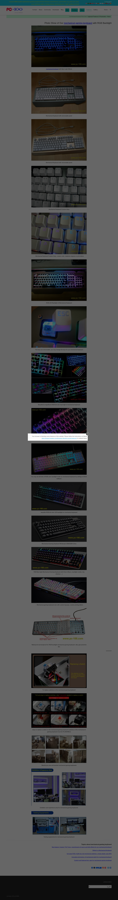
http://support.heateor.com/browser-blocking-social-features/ (59, 438)
